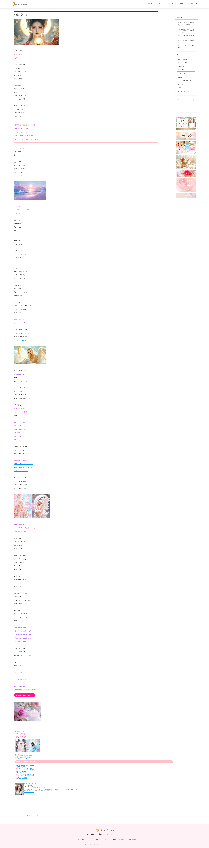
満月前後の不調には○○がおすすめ (23, 464)
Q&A (179, 87)
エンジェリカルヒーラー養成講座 (25, 769)
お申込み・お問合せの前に (132, 839)
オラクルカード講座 (183, 62)
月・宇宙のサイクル (31, 815)
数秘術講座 (181, 66)
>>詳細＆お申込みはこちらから (23, 737)
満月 (37, 815)
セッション (162, 3)
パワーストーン (172, 3)
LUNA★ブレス (182, 73)
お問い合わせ (193, 3)
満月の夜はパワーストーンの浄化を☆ (186, 46)
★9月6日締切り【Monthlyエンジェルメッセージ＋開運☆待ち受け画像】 (186, 31)
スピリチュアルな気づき (184, 80)
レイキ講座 (181, 70)
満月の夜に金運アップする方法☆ (186, 41)
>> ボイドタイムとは (20, 340)
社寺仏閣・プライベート (184, 91)
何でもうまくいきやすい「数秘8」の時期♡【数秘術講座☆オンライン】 (186, 24)
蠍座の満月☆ (21, 14)
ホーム (142, 3)
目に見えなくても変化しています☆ (186, 36)
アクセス (105, 839)
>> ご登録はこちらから (21, 758)
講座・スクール (152, 3)
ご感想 (180, 77)
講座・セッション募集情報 (185, 59)
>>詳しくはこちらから (29, 792)
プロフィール (183, 3)
